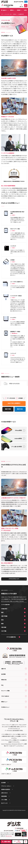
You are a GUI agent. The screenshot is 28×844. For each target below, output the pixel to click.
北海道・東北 (4, 608)
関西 (2, 623)
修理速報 (18, 10)
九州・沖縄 (3, 631)
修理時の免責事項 (5, 789)
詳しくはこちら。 (9, 836)
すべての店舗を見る (11, 637)
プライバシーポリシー (6, 786)
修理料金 (12, 10)
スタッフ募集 (4, 799)
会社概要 (3, 782)
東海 (2, 620)
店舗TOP (5, 10)
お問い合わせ (4, 793)
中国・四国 (3, 627)
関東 (2, 612)
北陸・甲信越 (4, 616)
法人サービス (4, 803)
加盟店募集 (4, 796)
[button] (18, 834)
